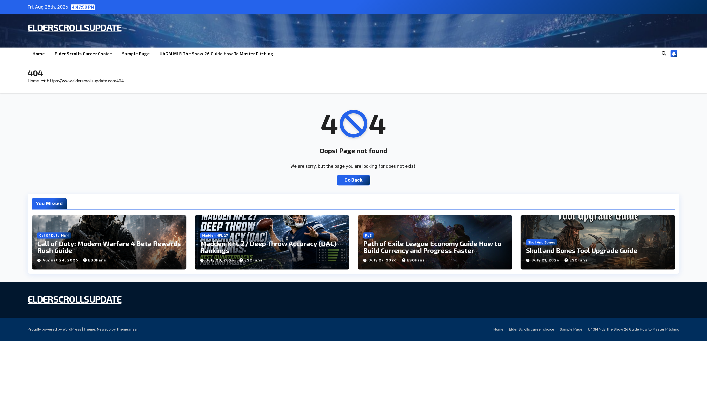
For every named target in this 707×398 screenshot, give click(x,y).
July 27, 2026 (383, 260)
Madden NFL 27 (215, 235)
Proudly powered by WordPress (55, 329)
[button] (664, 53)
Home (39, 53)
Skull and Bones (541, 242)
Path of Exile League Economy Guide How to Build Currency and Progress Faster (432, 246)
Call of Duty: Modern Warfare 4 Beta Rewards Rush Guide (109, 246)
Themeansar (127, 329)
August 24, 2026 (61, 260)
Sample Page (136, 53)
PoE (368, 235)
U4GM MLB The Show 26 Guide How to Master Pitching (216, 53)
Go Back (353, 180)
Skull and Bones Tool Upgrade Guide (581, 250)
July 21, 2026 (546, 260)
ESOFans (97, 260)
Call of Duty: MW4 (54, 235)
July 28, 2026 (220, 260)
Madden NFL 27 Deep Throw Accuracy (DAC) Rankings (268, 246)
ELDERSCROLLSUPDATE (74, 27)
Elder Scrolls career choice (83, 53)
